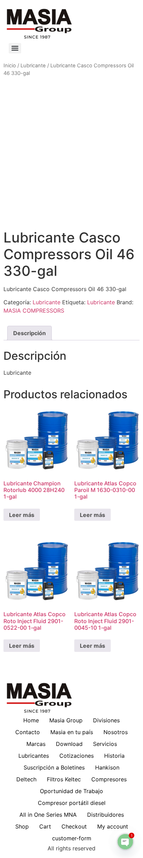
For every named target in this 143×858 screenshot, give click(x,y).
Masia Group (66, 720)
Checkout (74, 826)
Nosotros (115, 732)
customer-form (71, 838)
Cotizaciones (76, 755)
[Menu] (15, 48)
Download (69, 743)
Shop (22, 826)
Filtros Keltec (64, 779)
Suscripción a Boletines (54, 767)
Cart (45, 826)
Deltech (26, 779)
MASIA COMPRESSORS (33, 310)
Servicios (105, 743)
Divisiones (106, 720)
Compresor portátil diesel (72, 802)
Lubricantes (33, 755)
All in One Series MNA (48, 814)
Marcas (35, 743)
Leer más (21, 514)
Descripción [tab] (29, 333)
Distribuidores (105, 814)
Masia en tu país (71, 732)
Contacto (27, 732)
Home (31, 720)
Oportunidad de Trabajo (71, 791)
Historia (114, 755)
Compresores (109, 779)
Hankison (107, 767)
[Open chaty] (125, 841)
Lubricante (33, 65)
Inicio (9, 65)
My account (112, 826)
